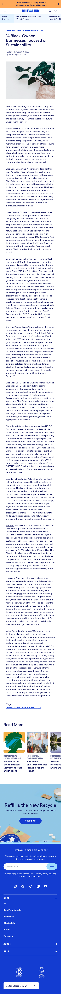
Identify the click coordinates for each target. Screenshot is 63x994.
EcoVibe (10, 525)
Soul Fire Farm (12, 258)
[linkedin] (38, 886)
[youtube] (45, 886)
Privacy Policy (42, 873)
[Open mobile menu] (5, 10)
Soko (8, 630)
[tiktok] (30, 886)
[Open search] (50, 10)
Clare (8, 426)
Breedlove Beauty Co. (16, 478)
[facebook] (22, 886)
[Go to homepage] (30, 11)
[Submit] (51, 866)
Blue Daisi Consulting (16, 168)
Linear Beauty (12, 212)
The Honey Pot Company (18, 128)
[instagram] (15, 886)
